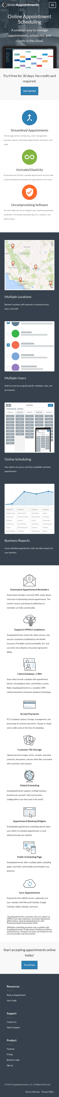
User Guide (11, 1000)
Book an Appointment (16, 995)
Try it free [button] (29, 964)
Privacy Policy (48, 1092)
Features (11, 1049)
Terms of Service (32, 1092)
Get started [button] (29, 90)
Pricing (10, 1054)
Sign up (10, 1065)
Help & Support (13, 1027)
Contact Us (11, 1022)
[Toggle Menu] (52, 5)
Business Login (13, 1060)
